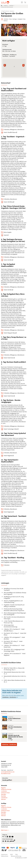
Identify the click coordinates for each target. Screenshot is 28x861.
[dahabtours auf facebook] (8, 836)
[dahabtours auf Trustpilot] (8, 841)
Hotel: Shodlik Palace (10, 132)
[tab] (2, 5)
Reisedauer (5, 44)
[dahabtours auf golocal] (12, 841)
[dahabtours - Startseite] (5, 2)
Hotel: (5, 235)
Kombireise (11, 5)
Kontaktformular (6, 773)
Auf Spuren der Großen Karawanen (7, 7)
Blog (3, 836)
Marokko (3, 794)
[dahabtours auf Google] (6, 841)
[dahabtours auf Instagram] (10, 836)
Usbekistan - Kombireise (9, 697)
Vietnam (3, 799)
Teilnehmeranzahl (6, 49)
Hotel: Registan (8, 455)
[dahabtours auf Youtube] (13, 836)
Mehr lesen (4, 830)
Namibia (3, 796)
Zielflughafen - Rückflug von (9, 54)
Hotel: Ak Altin (8, 260)
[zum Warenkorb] (25, 2)
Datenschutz (4, 856)
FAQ (16, 854)
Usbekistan (6, 5)
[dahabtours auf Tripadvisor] (3, 841)
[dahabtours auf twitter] (6, 836)
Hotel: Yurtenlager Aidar (10, 429)
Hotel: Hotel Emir (9, 358)
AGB (11, 854)
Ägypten (3, 788)
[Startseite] (1, 5)
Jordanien (4, 791)
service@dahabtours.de (7, 772)
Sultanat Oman (5, 793)
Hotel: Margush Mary (10, 333)
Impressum (4, 854)
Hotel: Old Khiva (8, 202)
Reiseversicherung (16, 856)
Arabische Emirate (6, 789)
